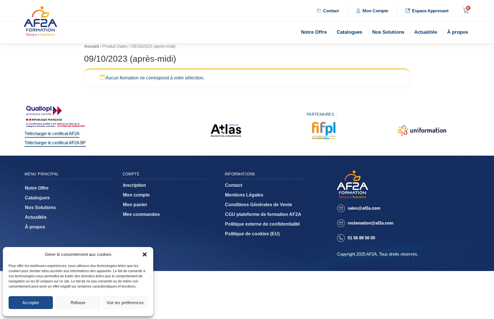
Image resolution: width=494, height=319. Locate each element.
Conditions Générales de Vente (258, 204)
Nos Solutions (388, 32)
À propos (457, 32)
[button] (145, 254)
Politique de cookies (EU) (252, 233)
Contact (233, 185)
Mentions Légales (244, 194)
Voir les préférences (125, 302)
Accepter (30, 302)
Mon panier (135, 204)
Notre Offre (314, 32)
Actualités (425, 32)
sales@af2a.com (364, 208)
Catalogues (349, 32)
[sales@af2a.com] (341, 208)
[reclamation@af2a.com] (341, 223)
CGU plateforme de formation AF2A (263, 214)
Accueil (91, 46)
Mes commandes (141, 214)
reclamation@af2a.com (370, 222)
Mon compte (136, 194)
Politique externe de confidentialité (262, 224)
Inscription (134, 185)
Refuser (78, 302)
